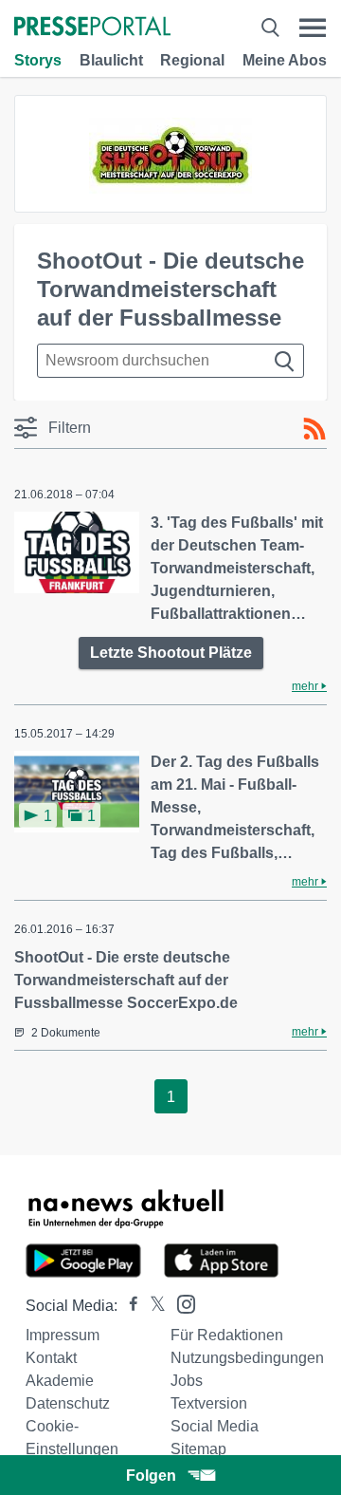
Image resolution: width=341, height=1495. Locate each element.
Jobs (186, 1381)
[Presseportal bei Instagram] (180, 1303)
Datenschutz (68, 1403)
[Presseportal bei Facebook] (127, 1306)
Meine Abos (284, 60)
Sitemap (198, 1449)
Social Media (214, 1426)
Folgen (151, 1475)
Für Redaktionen (226, 1335)
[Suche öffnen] (269, 28)
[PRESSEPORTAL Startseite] (92, 28)
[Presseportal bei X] (152, 1306)
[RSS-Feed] (314, 429)
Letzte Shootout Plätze (171, 653)
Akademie (60, 1381)
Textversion (208, 1403)
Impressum (62, 1335)
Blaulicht (111, 60)
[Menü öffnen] (312, 28)
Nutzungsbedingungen (247, 1358)
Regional (192, 60)
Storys (38, 60)
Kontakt (51, 1358)
